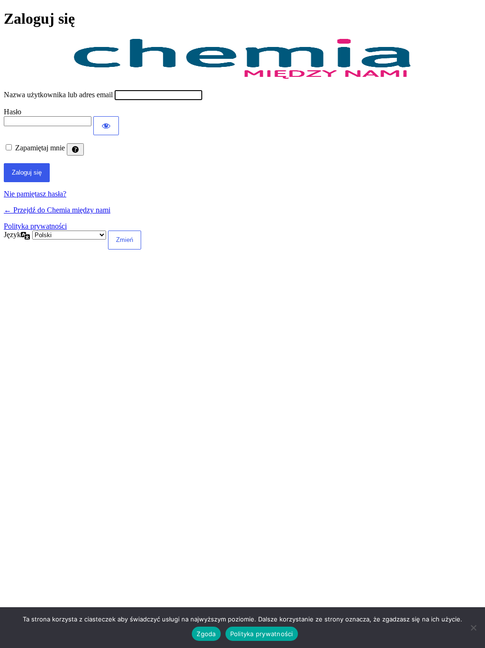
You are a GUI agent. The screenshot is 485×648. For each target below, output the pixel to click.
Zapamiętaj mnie (40, 148)
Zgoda (206, 634)
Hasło (12, 112)
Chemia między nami (242, 59)
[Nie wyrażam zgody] (473, 627)
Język (12, 235)
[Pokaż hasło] (106, 125)
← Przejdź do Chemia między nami (57, 210)
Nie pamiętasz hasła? (35, 194)
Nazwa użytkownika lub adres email (58, 95)
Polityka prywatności (35, 226)
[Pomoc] (75, 149)
